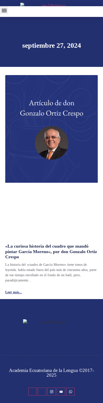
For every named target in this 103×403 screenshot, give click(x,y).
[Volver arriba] (96, 392)
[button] (4, 10)
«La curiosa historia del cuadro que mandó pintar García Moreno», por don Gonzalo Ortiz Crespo (51, 251)
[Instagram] (51, 392)
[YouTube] (61, 392)
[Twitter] (42, 392)
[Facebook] (32, 392)
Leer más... (13, 292)
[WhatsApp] (70, 392)
